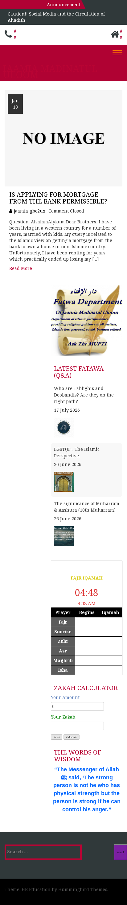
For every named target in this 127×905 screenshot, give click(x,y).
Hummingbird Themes (82, 889)
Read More (20, 268)
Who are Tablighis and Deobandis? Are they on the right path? (84, 394)
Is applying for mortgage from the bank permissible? (58, 197)
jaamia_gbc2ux (29, 211)
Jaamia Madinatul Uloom (50, 71)
